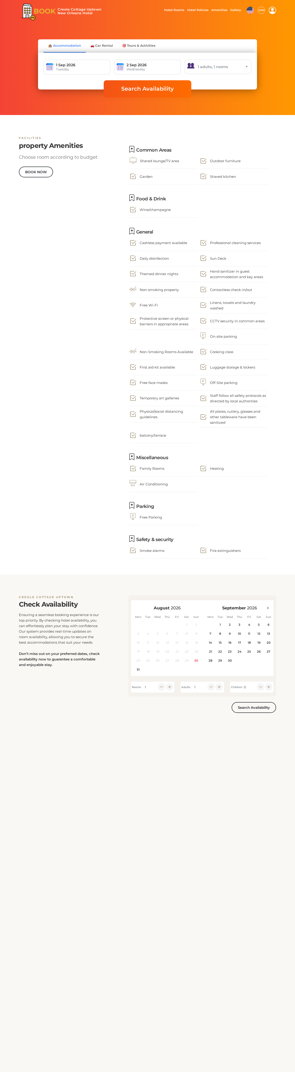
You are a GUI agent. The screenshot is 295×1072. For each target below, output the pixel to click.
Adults (185, 687)
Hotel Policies (197, 10)
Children (236, 687)
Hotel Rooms (172, 10)
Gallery (235, 10)
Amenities (219, 10)
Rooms (136, 687)
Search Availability (147, 88)
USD (261, 10)
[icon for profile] (272, 10)
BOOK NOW (36, 172)
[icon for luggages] (250, 10)
